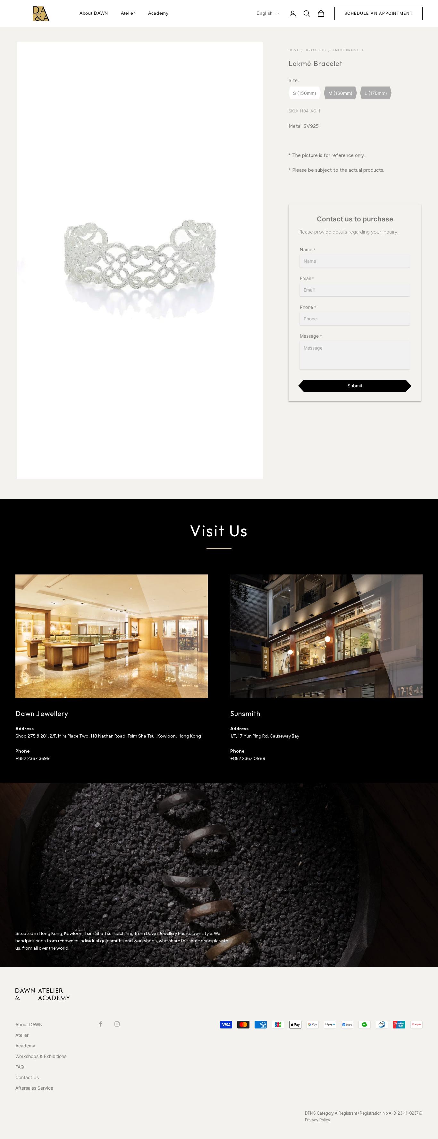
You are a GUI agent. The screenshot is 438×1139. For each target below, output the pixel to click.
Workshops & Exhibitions (40, 1056)
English (265, 13)
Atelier (128, 13)
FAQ (19, 1066)
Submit (355, 385)
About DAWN (94, 13)
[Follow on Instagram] (117, 1024)
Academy (158, 13)
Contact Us (27, 1077)
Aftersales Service (34, 1088)
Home (294, 50)
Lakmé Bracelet (348, 50)
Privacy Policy (317, 1120)
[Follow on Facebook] (100, 1024)
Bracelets (316, 50)
